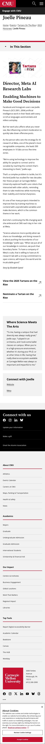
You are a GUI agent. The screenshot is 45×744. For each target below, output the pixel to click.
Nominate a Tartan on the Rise (18, 295)
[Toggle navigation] (5, 46)
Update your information (13, 427)
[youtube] (27, 693)
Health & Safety (9, 499)
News (5, 506)
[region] (22, 724)
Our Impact (8, 567)
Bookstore (7, 639)
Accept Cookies (22, 739)
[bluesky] (21, 420)
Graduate (6, 531)
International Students (12, 550)
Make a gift (7, 436)
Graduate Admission (11, 544)
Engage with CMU (11, 10)
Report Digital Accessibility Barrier (16, 627)
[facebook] (4, 420)
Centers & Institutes (11, 576)
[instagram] (10, 420)
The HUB (6, 652)
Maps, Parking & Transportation (15, 493)
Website (10, 384)
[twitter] (15, 693)
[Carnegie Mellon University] (8, 3)
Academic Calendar (10, 633)
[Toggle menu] (41, 3)
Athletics (6, 474)
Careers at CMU (9, 487)
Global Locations (9, 588)
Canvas (6, 646)
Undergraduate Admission (13, 537)
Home (5, 25)
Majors (5, 525)
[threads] (38, 693)
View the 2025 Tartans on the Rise (20, 282)
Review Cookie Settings (22, 732)
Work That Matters (10, 595)
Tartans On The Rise (27, 25)
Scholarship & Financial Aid (14, 557)
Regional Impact (9, 601)
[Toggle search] (34, 3)
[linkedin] (15, 420)
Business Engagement (12, 582)
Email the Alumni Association (14, 445)
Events (13, 25)
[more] (4, 699)
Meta (9, 390)
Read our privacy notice (17, 727)
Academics (8, 516)
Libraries (6, 608)
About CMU (8, 465)
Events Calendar (9, 480)
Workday (6, 658)
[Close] (42, 707)
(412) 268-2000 (32, 682)
